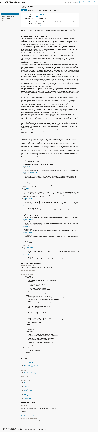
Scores (24, 394)
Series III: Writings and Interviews (30, 172)
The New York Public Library (7, 428)
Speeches (25, 397)
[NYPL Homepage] (1, 2)
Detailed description (32, 10)
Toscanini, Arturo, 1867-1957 (29, 366)
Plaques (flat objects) (27, 390)
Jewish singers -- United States (29, 372)
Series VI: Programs (27, 198)
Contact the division (54, 10)
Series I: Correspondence (28, 158)
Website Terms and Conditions (30, 429)
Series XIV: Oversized (27, 254)
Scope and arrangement (6, 18)
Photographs (26, 389)
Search (80, 2)
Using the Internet (20, 429)
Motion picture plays (27, 387)
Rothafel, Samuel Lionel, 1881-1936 (30, 365)
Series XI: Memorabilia (28, 232)
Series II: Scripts (26, 166)
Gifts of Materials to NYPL (41, 429)
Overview (24, 10)
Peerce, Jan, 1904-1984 (39, 14)
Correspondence (26, 383)
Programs (25, 391)
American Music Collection (29, 368)
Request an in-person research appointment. (43, 25)
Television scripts (27, 398)
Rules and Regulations (12, 429)
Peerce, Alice (26, 364)
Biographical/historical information (8, 16)
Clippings (25, 382)
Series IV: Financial (27, 181)
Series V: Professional (28, 188)
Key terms (4, 22)
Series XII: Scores (27, 240)
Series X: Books (26, 226)
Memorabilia (26, 386)
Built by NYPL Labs (18, 428)
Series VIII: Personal (27, 213)
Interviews (25, 385)
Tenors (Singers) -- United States (30, 373)
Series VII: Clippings (27, 205)
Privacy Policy (4, 429)
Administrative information (7, 20)
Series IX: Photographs (28, 219)
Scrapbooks (25, 395)
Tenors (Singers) (26, 378)
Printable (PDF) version (43, 10)
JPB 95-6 (36, 16)
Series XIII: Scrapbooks (28, 247)
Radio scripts (26, 393)
